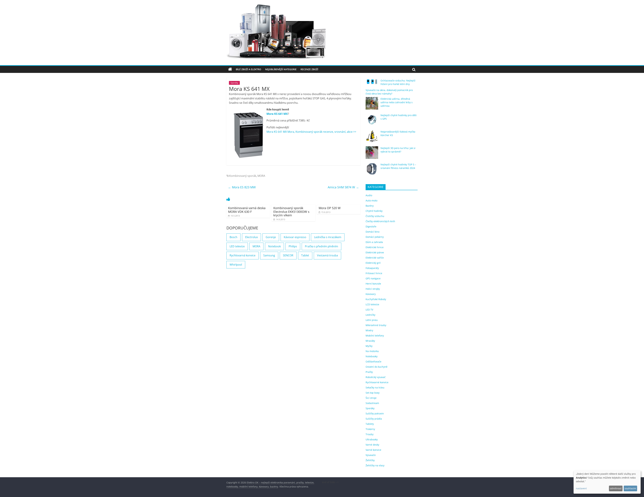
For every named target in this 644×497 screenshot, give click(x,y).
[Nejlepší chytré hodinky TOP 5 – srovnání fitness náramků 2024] (372, 170)
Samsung (269, 255)
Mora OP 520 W (330, 208)
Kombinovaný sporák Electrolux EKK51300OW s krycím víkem (291, 211)
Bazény (370, 205)
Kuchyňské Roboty (376, 299)
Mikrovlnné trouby (376, 325)
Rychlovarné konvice (377, 382)
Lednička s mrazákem (327, 237)
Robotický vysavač (376, 377)
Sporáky (234, 82)
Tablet (305, 255)
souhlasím (630, 488)
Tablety (370, 423)
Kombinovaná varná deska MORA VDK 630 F (246, 210)
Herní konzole (373, 283)
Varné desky (372, 444)
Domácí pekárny (375, 236)
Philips (293, 246)
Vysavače (371, 455)
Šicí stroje (371, 397)
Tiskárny (370, 429)
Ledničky (370, 314)
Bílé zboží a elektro (248, 69)
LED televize (237, 246)
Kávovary (371, 294)
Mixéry (369, 330)
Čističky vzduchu (375, 216)
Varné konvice (373, 449)
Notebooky (372, 356)
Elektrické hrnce (375, 247)
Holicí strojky (373, 288)
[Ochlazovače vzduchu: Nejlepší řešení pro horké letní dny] (372, 83)
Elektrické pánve (375, 252)
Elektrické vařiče (375, 257)
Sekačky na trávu (375, 387)
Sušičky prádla (374, 418)
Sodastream (372, 403)
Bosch (233, 237)
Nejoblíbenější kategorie (281, 69)
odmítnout (616, 488)
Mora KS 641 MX (277, 114)
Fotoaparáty (372, 268)
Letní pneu (372, 320)
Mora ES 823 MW (242, 187)
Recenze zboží (309, 69)
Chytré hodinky (374, 210)
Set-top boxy (373, 392)
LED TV (369, 309)
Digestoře (371, 226)
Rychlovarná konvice (242, 255)
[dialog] (607, 482)
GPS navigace (373, 278)
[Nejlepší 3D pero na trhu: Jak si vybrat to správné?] (372, 154)
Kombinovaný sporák (242, 176)
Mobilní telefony (375, 335)
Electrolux (251, 237)
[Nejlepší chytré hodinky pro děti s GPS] (372, 121)
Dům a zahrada (374, 242)
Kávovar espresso (295, 237)
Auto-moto (371, 200)
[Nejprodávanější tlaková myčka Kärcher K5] (372, 137)
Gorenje (271, 237)
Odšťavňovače (373, 361)
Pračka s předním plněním (321, 246)
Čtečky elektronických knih (380, 221)
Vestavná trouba (327, 255)
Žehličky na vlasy (375, 465)
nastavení (581, 488)
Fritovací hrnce (374, 273)
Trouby (369, 434)
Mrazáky (370, 340)
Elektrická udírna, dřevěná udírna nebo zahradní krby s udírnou (397, 102)
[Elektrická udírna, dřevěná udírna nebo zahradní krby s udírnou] (372, 105)
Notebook (274, 246)
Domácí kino (372, 231)
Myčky (369, 346)
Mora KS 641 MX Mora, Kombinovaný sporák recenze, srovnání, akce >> (311, 132)
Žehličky (370, 460)
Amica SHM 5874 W (343, 187)
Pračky (369, 372)
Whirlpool (236, 264)
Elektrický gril (373, 262)
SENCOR (288, 255)
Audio (369, 195)
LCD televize (372, 304)
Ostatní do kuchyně (376, 366)
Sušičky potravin (375, 413)
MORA (261, 176)
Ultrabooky (372, 439)
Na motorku (372, 351)
